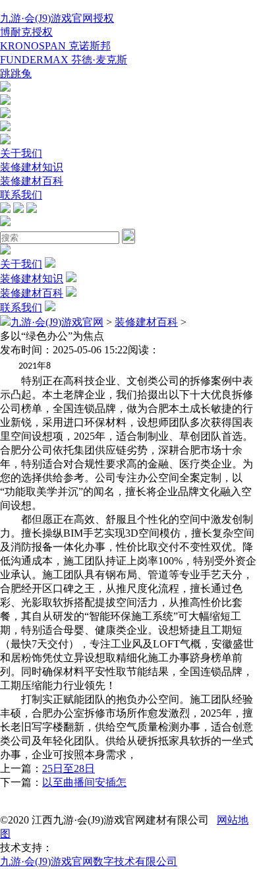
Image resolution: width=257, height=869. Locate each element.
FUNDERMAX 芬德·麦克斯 (63, 59)
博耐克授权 (26, 32)
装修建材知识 (31, 167)
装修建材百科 (31, 181)
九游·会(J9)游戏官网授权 (57, 18)
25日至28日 (68, 768)
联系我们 (21, 194)
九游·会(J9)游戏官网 (57, 322)
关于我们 (21, 153)
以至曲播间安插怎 (84, 782)
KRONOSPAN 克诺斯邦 (55, 45)
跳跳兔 (16, 73)
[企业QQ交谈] (5, 88)
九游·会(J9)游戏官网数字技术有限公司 (88, 861)
